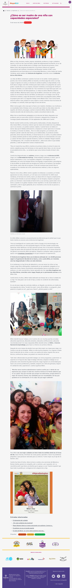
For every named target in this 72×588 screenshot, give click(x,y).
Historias (46, 3)
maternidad (30, 534)
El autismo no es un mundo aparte (23, 528)
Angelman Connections (25, 253)
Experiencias (15, 10)
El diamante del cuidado (20, 520)
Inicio (27, 3)
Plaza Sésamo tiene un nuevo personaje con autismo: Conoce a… (33, 525)
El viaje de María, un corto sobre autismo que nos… (28, 531)
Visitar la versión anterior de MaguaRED (58, 580)
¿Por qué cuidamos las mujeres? (23, 523)
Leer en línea (36, 3)
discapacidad (22, 534)
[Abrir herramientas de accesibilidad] (70, 2)
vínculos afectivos (40, 534)
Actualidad (55, 3)
